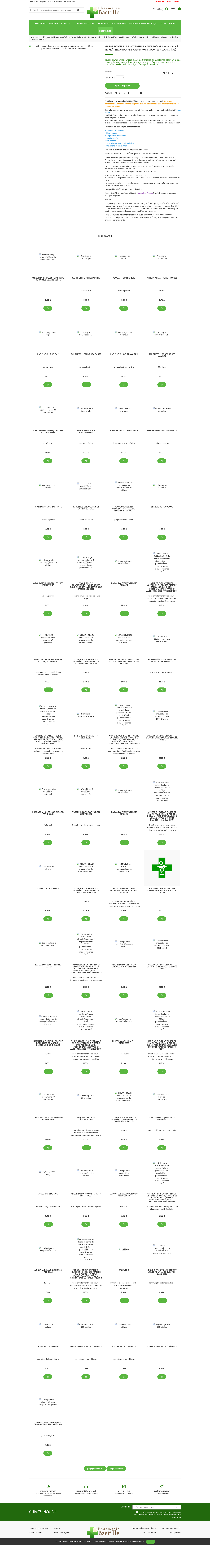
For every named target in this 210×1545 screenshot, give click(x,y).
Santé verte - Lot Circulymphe (86, 432)
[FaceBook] (141, 93)
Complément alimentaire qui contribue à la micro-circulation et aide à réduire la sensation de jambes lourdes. (124, 904)
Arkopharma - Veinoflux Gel (162, 278)
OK (151, 1542)
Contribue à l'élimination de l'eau (86, 825)
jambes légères (85, 367)
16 (86, 453)
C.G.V (57, 1528)
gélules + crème (162, 443)
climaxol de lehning (48, 889)
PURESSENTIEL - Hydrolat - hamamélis (162, 1118)
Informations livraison (39, 1528)
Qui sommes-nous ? (171, 1528)
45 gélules (124, 1206)
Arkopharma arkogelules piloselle (48, 1271)
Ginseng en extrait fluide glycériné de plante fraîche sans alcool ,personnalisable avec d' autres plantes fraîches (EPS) (48, 740)
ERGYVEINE (124, 1270)
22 (162, 682)
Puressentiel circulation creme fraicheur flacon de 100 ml (162, 891)
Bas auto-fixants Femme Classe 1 (48, 966)
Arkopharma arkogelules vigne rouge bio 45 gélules (48, 1424)
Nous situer (159, 2)
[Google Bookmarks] (128, 93)
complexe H (86, 290)
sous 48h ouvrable (162, 1492)
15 (124, 300)
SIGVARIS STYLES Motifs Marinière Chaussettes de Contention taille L (86, 891)
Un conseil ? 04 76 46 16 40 (124, 1492)
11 (86, 758)
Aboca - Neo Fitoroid (124, 278)
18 (48, 376)
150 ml (162, 290)
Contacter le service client (143, 1528)
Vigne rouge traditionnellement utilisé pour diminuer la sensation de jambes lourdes (86, 586)
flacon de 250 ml (86, 519)
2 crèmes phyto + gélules (124, 443)
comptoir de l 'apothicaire (86, 1359)
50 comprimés (124, 290)
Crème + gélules (48, 519)
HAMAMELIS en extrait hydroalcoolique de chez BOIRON (124, 891)
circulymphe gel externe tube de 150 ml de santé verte (48, 279)
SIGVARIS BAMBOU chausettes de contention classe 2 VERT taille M (124, 662)
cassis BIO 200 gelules (48, 1347)
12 (162, 1139)
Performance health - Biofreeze (86, 737)
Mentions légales (62, 1532)
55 (124, 605)
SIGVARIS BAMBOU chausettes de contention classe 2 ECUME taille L (162, 738)
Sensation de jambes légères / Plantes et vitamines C (48, 673)
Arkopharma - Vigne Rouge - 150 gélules (86, 1195)
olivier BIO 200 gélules (124, 1347)
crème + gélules (86, 443)
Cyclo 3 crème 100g (48, 1194)
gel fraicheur (48, 367)
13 (86, 1139)
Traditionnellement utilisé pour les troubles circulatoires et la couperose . (86, 980)
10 (86, 300)
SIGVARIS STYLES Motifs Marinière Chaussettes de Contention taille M (86, 662)
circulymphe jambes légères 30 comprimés (48, 432)
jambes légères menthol (124, 367)
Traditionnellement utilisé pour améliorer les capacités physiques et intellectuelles (48, 751)
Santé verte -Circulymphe (86, 278)
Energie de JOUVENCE (162, 507)
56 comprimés (48, 596)
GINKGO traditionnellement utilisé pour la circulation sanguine (162, 1272)
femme (86, 672)
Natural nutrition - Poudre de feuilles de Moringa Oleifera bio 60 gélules (48, 1043)
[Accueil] (105, 12)
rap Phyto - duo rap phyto (48, 507)
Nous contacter (173, 2)
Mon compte (149, 1532)
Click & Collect (36, 1532)
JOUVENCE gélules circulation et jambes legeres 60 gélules (124, 509)
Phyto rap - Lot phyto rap (124, 431)
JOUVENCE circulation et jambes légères (86, 508)
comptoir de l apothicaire (48, 1359)
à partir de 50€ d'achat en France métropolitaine (48, 1493)
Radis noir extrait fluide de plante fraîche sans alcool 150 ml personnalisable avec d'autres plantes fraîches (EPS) (162, 1045)
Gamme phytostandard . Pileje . (162, 1283)
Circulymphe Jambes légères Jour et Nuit (48, 584)
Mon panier (175, 1532)
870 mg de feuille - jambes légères (86, 1206)
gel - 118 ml (124, 1054)
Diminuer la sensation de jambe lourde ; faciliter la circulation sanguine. (123, 1285)
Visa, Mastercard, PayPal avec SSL (86, 1492)
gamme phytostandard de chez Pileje (86, 597)
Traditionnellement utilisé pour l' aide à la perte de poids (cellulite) (162, 1207)
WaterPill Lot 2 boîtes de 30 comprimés (86, 813)
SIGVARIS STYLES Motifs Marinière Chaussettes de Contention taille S (124, 1119)
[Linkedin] (120, 93)
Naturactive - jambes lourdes (48, 1206)
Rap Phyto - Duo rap (48, 354)
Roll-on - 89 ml (86, 748)
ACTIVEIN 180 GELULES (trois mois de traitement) (162, 661)
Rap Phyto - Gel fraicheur (124, 354)
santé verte (48, 443)
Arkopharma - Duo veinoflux (162, 431)
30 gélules (162, 367)
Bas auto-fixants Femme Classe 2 (124, 584)
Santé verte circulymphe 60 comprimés (48, 1118)
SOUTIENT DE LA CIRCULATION (162, 672)
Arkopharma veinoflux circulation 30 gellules (124, 966)
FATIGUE (48, 1054)
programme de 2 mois (124, 519)
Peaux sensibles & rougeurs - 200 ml (162, 1130)
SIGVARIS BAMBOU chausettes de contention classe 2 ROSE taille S (162, 967)
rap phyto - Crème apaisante (86, 354)
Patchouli (48, 825)
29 (86, 682)
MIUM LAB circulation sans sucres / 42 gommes (48, 661)
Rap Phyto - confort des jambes (162, 355)
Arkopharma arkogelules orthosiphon (124, 1195)
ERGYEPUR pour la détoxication (86, 1118)
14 (48, 529)
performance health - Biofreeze (124, 1042)
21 (162, 605)
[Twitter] (116, 93)
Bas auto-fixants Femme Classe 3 (124, 813)
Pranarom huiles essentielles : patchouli (48, 813)
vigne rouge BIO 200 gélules (162, 1347)
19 (124, 453)
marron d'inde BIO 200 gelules (86, 1347)
